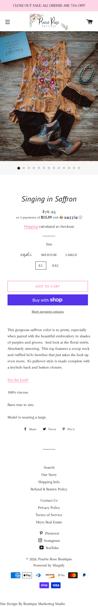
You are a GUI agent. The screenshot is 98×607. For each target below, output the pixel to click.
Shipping (31, 226)
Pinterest (51, 533)
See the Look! (18, 380)
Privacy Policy (49, 507)
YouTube (52, 548)
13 (79, 168)
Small (26, 255)
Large (71, 255)
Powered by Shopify (49, 565)
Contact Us (49, 500)
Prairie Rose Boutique (55, 559)
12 (74, 168)
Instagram (51, 540)
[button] (49, 217)
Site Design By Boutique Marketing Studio (32, 604)
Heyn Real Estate (49, 522)
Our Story (49, 474)
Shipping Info (49, 482)
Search (49, 467)
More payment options (48, 311)
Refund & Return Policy (49, 489)
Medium (49, 255)
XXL (55, 265)
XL (40, 265)
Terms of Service (49, 515)
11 (69, 168)
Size (49, 244)
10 (64, 168)
